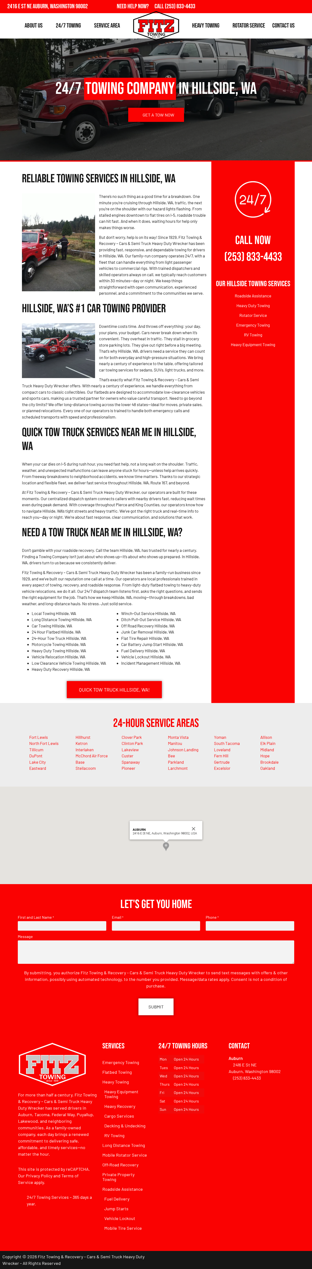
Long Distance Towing (123, 1145)
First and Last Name (36, 917)
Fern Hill (221, 755)
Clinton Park (132, 743)
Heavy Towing (205, 25)
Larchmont (178, 768)
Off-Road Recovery (120, 1164)
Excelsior (222, 768)
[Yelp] (305, 6)
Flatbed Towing (117, 1072)
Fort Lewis (38, 737)
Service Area (107, 25)
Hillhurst (83, 737)
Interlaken (85, 749)
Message (25, 936)
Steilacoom (86, 768)
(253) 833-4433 (253, 257)
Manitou (175, 743)
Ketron (82, 743)
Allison (266, 737)
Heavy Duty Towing (253, 305)
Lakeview (130, 749)
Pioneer (128, 768)
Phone (212, 917)
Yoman (220, 737)
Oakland (267, 768)
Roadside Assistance (253, 295)
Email (117, 917)
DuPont (35, 755)
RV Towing (253, 334)
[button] (166, 846)
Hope (265, 755)
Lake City (37, 762)
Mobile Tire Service (123, 1228)
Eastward (37, 768)
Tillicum (36, 749)
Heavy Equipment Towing (253, 344)
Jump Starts (116, 1208)
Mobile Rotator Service (124, 1155)
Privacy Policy (39, 1175)
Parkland (176, 762)
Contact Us (283, 25)
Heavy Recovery (119, 1106)
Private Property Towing (118, 1177)
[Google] (295, 6)
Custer (127, 755)
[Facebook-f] (284, 6)
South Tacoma (227, 743)
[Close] (193, 829)
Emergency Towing (253, 324)
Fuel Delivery (116, 1198)
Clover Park (132, 737)
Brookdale (269, 762)
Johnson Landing (183, 749)
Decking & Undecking (125, 1125)
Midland (267, 749)
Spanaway (131, 762)
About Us (34, 25)
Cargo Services (119, 1116)
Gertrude (222, 762)
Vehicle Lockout (119, 1218)
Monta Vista (178, 737)
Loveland (222, 749)
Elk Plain (267, 743)
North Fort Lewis (43, 743)
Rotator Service (249, 25)
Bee (171, 755)
